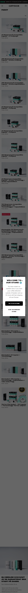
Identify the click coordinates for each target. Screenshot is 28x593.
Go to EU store (14, 303)
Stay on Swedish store (14, 310)
